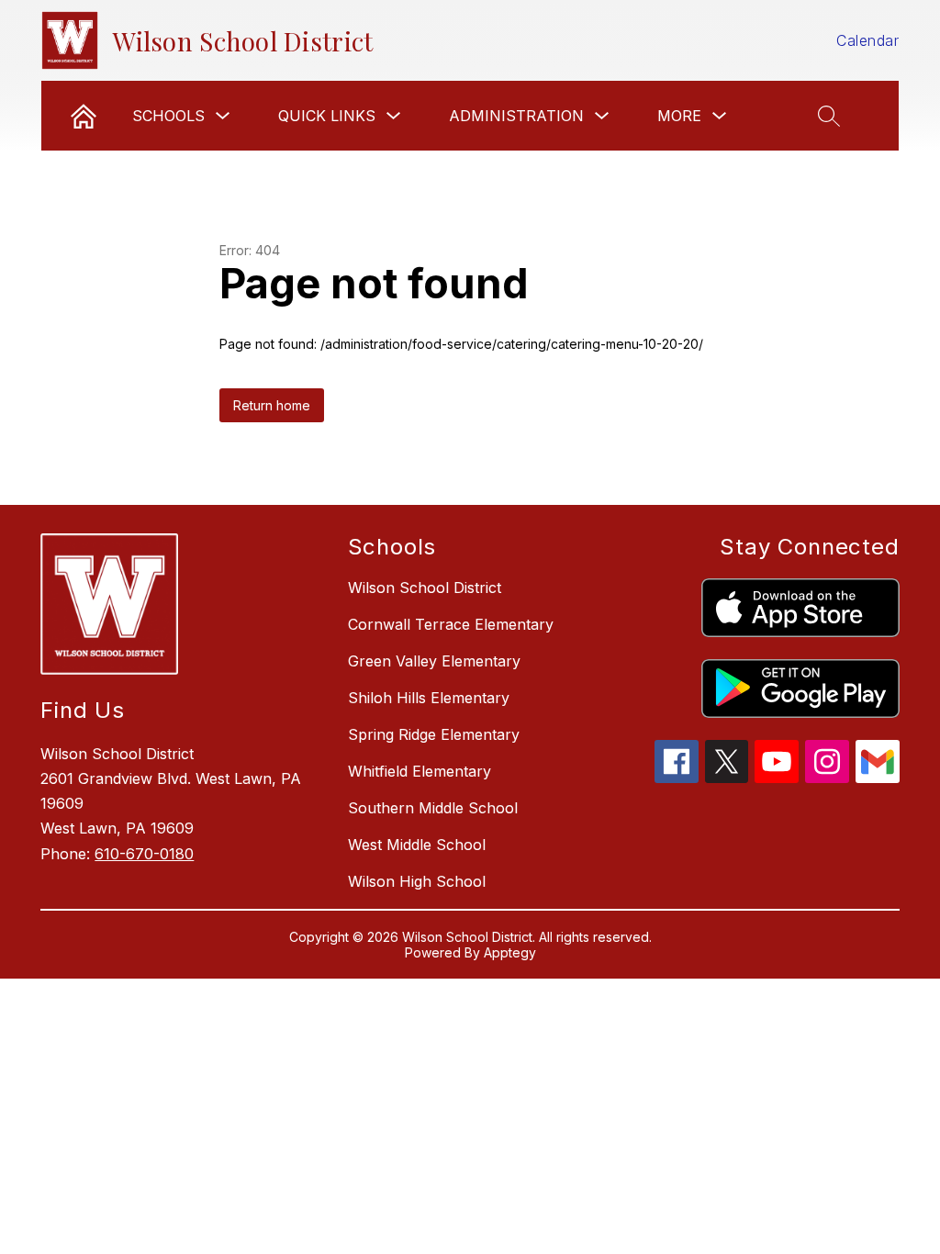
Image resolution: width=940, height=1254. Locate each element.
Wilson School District (424, 587)
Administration (516, 115)
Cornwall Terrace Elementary (451, 624)
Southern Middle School (433, 808)
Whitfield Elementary (419, 771)
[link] (83, 116)
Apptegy (510, 952)
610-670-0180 (144, 854)
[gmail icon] (878, 777)
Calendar (867, 40)
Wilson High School (417, 881)
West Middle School (417, 844)
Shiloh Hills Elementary (428, 698)
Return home (271, 405)
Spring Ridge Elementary (434, 734)
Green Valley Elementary (434, 661)
